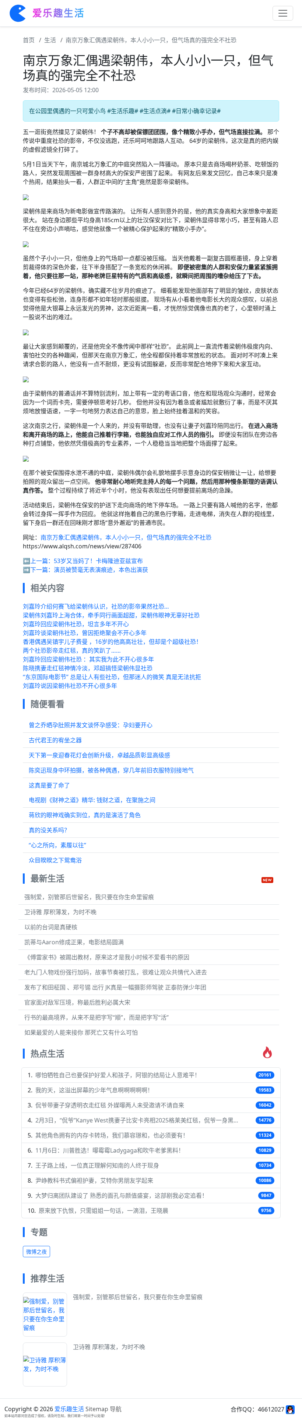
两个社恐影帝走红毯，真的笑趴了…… (72, 650)
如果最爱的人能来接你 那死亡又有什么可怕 (81, 1032)
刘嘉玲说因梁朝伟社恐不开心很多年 (70, 686)
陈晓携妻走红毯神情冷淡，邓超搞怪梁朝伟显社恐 (87, 668)
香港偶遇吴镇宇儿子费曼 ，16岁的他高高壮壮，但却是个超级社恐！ (112, 642)
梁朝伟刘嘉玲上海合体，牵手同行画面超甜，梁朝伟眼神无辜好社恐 (111, 615)
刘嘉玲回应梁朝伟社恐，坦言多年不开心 (76, 624)
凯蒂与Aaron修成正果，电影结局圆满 (74, 942)
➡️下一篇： (38, 570)
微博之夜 (36, 1251)
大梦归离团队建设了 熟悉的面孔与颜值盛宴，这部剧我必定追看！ (121, 1196)
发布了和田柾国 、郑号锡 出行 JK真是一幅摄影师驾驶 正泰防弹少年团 (115, 987)
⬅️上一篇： (38, 561)
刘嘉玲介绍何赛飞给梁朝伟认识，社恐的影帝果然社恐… (96, 606)
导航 (116, 1409)
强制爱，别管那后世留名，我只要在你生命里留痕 (89, 897)
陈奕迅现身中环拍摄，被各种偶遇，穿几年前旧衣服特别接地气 (111, 770)
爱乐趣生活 (69, 1409)
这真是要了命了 (49, 785)
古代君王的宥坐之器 (55, 740)
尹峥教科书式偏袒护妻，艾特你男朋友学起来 (94, 1180)
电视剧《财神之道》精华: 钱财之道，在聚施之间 (92, 800)
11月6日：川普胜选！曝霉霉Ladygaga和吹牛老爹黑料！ (109, 1150)
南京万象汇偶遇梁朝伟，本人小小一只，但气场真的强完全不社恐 (151, 40)
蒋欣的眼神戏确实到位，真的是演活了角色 (85, 815)
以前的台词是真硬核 (50, 927)
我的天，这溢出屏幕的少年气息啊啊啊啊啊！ (94, 1090)
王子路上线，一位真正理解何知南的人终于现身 (97, 1165)
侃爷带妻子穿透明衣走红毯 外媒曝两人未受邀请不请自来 (109, 1105)
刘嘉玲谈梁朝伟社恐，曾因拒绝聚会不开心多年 (85, 633)
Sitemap (96, 1409)
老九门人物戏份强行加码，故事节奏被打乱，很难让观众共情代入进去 (115, 972)
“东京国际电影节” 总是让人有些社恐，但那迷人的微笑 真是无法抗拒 (112, 677)
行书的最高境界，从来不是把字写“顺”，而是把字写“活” (96, 1017)
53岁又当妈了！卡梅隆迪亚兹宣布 (98, 561)
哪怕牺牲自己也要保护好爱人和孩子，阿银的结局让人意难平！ (117, 1075)
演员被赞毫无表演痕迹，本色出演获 (101, 570)
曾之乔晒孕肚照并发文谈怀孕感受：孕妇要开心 (90, 725)
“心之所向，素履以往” (57, 845)
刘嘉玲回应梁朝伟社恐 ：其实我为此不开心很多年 (88, 659)
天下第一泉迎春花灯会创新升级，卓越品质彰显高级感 (99, 755)
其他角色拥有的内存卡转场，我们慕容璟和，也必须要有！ (112, 1135)
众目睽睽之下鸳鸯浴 (55, 860)
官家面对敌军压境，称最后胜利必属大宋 (77, 1002)
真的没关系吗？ (49, 830)
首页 (29, 40)
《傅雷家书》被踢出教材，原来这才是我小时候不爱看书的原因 (106, 957)
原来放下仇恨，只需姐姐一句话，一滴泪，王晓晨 (103, 1211)
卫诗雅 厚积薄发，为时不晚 (60, 912)
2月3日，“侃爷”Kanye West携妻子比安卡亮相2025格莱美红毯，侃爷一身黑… (136, 1120)
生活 (50, 40)
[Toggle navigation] (283, 13)
